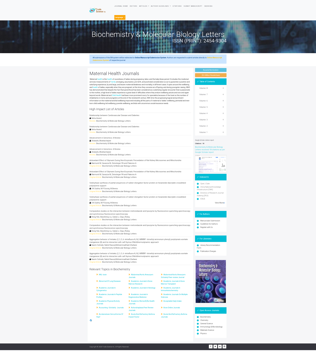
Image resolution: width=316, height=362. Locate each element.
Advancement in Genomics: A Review (104, 138)
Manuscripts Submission (210, 221)
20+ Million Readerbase (211, 75)
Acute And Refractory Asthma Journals (174, 315)
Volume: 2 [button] (203, 126)
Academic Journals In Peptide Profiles (109, 295)
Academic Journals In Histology (143, 288)
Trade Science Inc (108, 347)
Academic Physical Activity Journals (108, 302)
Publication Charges (208, 251)
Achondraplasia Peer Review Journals (141, 309)
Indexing (208, 6)
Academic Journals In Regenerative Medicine (138, 295)
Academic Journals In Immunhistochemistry (170, 289)
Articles (143, 6)
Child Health (116, 95)
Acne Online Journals (171, 308)
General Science (206, 324)
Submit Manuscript (193, 6)
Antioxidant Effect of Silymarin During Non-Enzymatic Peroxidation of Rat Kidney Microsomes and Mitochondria (135, 160)
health (99, 79)
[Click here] (210, 163)
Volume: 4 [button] (203, 113)
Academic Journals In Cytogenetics (106, 289)
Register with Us (206, 227)
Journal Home (121, 6)
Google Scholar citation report (204, 140)
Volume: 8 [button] (203, 88)
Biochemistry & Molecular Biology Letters (113, 121)
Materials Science (207, 330)
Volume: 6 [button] (203, 101)
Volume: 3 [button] (203, 120)
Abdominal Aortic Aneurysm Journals (141, 276)
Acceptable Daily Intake (172, 301)
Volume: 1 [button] (203, 132)
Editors (133, 6)
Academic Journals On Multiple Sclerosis (174, 295)
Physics (203, 333)
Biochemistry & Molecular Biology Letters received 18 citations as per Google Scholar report (210, 149)
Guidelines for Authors (209, 224)
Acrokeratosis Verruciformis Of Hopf (109, 315)
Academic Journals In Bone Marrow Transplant (173, 282)
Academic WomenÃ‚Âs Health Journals (142, 302)
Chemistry (204, 320)
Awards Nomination (210, 70)
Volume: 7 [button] (203, 94)
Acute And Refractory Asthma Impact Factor (142, 315)
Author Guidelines (160, 6)
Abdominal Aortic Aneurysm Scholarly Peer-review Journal (173, 276)
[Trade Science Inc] (97, 10)
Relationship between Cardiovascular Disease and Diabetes (114, 115)
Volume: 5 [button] (203, 107)
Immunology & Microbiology (211, 327)
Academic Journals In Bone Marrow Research (140, 282)
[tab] (211, 88)
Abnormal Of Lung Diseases (110, 281)
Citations (177, 6)
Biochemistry (205, 317)
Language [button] (119, 17)
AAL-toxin (103, 275)
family (113, 82)
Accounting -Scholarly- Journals (111, 308)
